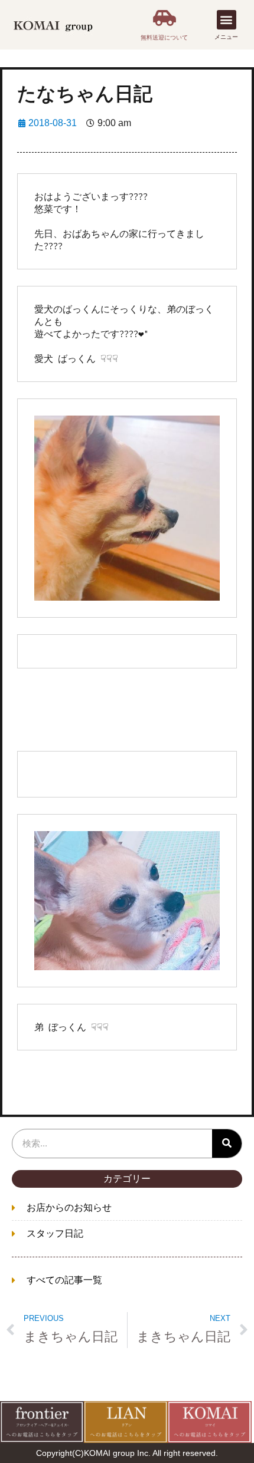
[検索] (227, 1143)
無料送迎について (164, 37)
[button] (226, 19)
